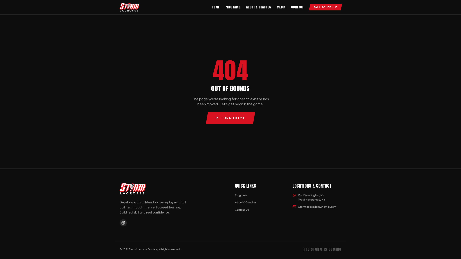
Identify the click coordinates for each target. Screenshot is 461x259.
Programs (232, 7)
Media (281, 7)
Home (216, 7)
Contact (297, 7)
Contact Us (242, 209)
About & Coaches (258, 7)
